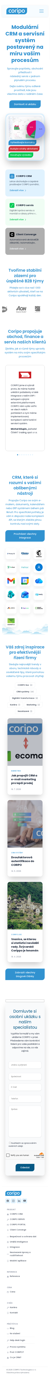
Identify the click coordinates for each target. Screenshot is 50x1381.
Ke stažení (15, 1333)
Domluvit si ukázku (25, 104)
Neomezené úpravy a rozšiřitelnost (20, 1254)
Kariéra (15, 704)
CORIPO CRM (16, 1214)
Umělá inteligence (19, 1241)
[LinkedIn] (19, 1200)
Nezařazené (25, 711)
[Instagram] (13, 1200)
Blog (12, 1328)
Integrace (15, 1247)
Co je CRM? (15, 1357)
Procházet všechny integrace (25, 535)
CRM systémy (25, 691)
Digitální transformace (25, 698)
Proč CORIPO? (17, 1352)
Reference (15, 1276)
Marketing (33, 704)
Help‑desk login (17, 1340)
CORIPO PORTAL (17, 1224)
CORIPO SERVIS (17, 1219)
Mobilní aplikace (18, 1260)
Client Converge (18, 1229)
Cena (12, 1291)
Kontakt (14, 1312)
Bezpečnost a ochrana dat (23, 1236)
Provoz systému (17, 1346)
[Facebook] (7, 1200)
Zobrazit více (17, 190)
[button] (17, 454)
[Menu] (41, 11)
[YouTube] (24, 1200)
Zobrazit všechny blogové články (25, 974)
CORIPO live (25, 685)
